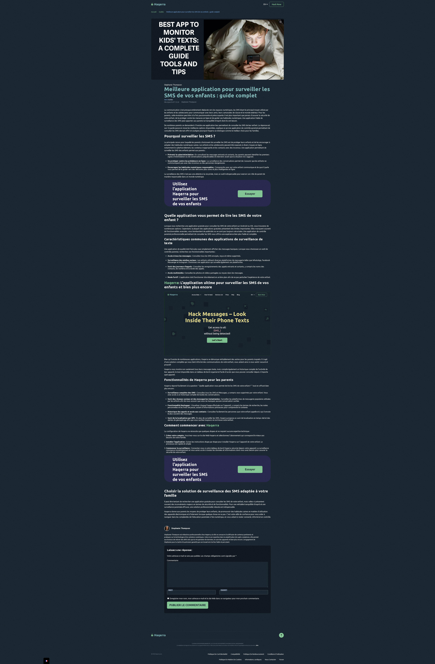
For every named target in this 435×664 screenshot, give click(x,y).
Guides (161, 12)
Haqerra (171, 283)
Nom (170, 590)
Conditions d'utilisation (275, 654)
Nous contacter (270, 659)
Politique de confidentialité (217, 654)
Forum (281, 659)
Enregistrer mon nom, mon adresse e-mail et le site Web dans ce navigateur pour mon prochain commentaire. (214, 598)
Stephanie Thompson (180, 528)
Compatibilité (235, 654)
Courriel (224, 590)
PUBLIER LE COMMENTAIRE (187, 605)
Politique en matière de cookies (230, 659)
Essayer (250, 193)
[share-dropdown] (280, 22)
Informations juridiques (253, 659)
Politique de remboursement (253, 654)
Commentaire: (172, 560)
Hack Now (276, 4)
